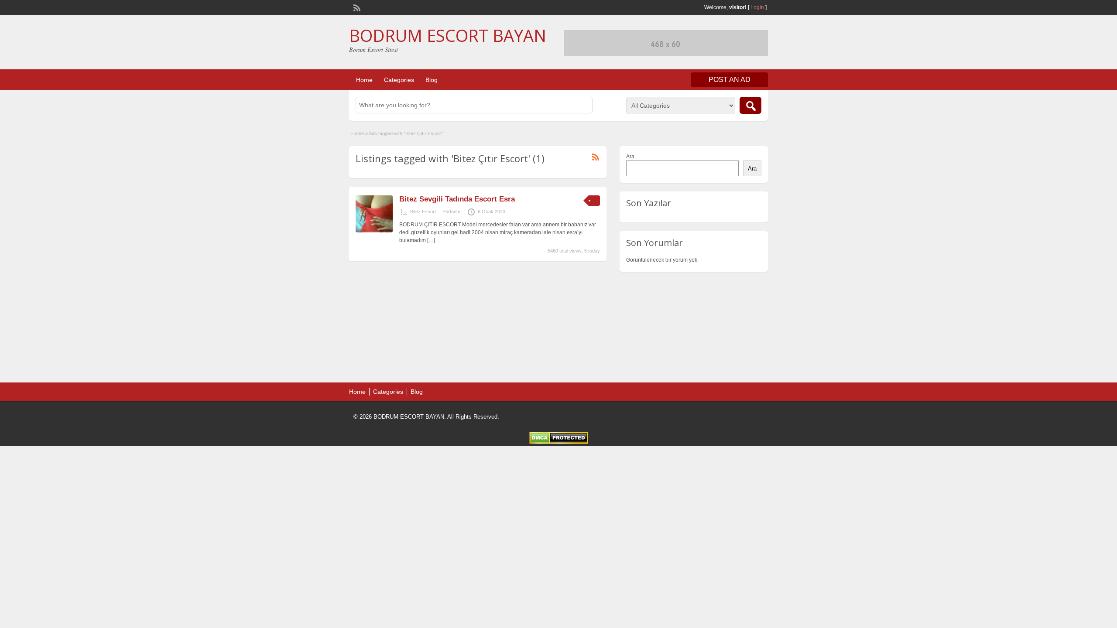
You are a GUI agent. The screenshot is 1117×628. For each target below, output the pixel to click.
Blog (431, 79)
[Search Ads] (750, 105)
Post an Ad (729, 79)
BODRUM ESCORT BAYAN (447, 35)
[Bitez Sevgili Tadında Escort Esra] (374, 231)
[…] (431, 240)
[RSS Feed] (356, 6)
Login (757, 7)
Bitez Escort (423, 211)
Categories (399, 79)
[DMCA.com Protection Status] (558, 442)
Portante (451, 211)
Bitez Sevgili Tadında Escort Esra (457, 199)
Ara (630, 157)
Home (364, 79)
